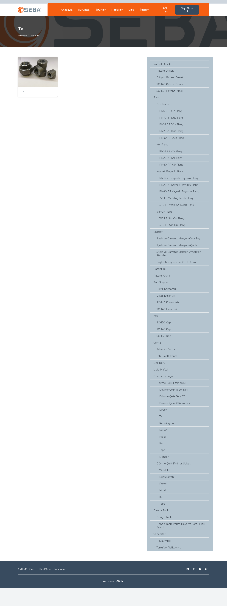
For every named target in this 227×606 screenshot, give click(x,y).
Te (160, 416)
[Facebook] (200, 569)
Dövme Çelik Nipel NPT (173, 389)
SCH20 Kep (163, 322)
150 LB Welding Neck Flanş (176, 198)
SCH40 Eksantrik (166, 309)
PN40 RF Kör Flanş (171, 164)
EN (165, 7)
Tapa (162, 450)
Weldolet (164, 470)
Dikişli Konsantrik (166, 289)
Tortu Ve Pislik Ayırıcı (168, 547)
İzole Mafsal (160, 369)
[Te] (38, 77)
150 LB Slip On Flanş (171, 218)
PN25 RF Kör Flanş (170, 157)
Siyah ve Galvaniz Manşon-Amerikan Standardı (178, 253)
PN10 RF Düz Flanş (171, 117)
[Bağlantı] (29, 10)
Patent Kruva (161, 275)
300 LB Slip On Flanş (172, 225)
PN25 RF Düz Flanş (171, 131)
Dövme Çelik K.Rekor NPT (175, 403)
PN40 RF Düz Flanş (171, 137)
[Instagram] (194, 569)
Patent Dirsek (162, 64)
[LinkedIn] (187, 569)
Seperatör (159, 534)
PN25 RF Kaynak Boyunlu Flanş (178, 184)
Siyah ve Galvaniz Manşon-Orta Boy (178, 238)
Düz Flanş (162, 104)
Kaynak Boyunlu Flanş (170, 171)
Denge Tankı (161, 510)
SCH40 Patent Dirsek (169, 84)
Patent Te (159, 268)
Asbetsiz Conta (165, 349)
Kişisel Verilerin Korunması (52, 569)
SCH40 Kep (163, 329)
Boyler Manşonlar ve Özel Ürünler (177, 262)
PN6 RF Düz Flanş (170, 111)
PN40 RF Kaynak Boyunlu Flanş (179, 191)
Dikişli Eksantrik (165, 295)
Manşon (158, 231)
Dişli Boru (159, 362)
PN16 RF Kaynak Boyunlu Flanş (178, 178)
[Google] (206, 569)
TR (166, 11)
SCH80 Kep (163, 336)
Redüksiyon (160, 282)
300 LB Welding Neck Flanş (176, 205)
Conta (157, 342)
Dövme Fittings (163, 376)
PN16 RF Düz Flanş (171, 124)
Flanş (156, 97)
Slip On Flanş (164, 211)
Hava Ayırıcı (163, 540)
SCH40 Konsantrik (167, 302)
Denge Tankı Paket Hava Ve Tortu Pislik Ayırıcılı (180, 525)
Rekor (163, 430)
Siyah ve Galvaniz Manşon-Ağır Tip (177, 245)
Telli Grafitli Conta (166, 356)
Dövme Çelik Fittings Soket (173, 463)
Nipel (162, 436)
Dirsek (163, 409)
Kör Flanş (162, 144)
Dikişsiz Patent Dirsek (169, 77)
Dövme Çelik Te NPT (172, 396)
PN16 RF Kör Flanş (170, 151)
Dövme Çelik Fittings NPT (172, 383)
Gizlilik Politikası (26, 569)
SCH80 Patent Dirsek (169, 91)
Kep (155, 315)
